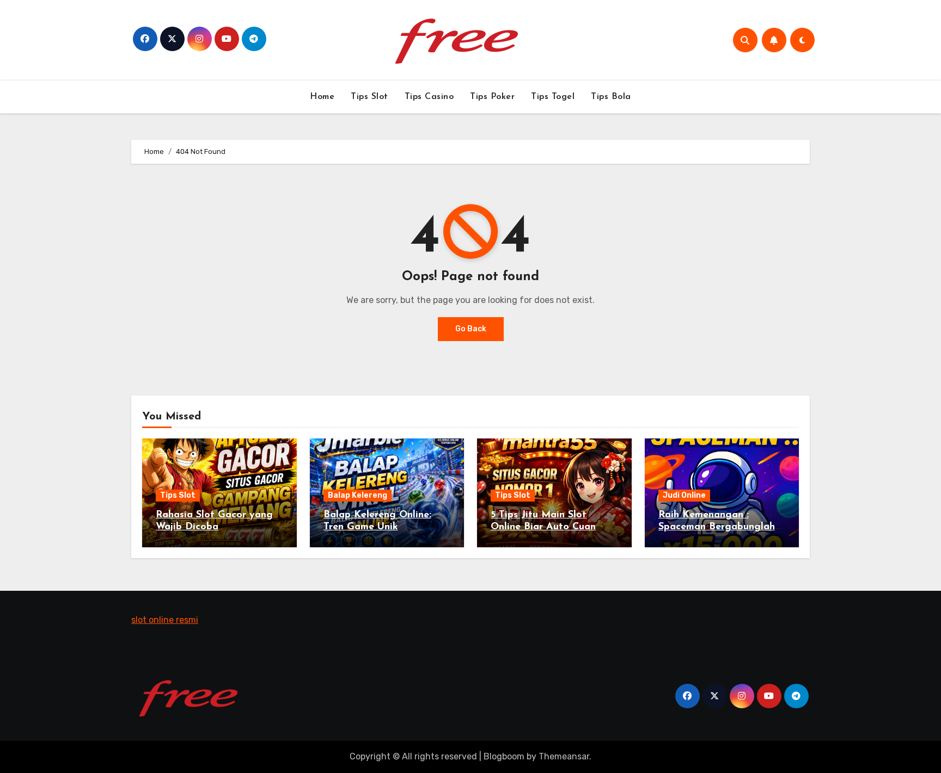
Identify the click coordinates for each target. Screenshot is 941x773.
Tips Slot (369, 96)
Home (322, 96)
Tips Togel (553, 96)
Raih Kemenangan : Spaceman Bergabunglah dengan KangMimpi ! (716, 526)
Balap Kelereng (357, 495)
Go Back (470, 328)
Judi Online (684, 495)
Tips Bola (611, 96)
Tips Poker (492, 96)
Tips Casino (429, 96)
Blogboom (504, 756)
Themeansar (564, 756)
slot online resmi (164, 620)
